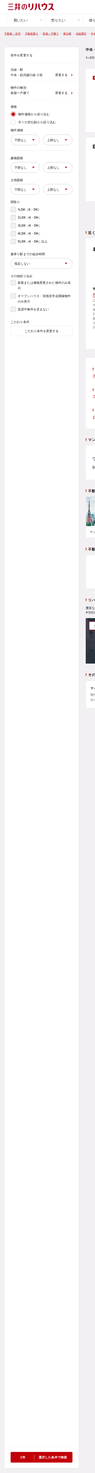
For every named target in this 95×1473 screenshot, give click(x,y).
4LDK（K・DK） (29, 233)
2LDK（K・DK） (29, 217)
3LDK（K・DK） (29, 225)
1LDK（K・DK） (29, 209)
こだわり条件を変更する (42, 331)
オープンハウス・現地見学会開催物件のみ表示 (44, 298)
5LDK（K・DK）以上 (33, 241)
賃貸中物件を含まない (33, 309)
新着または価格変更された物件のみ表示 (44, 285)
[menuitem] (27, 20)
